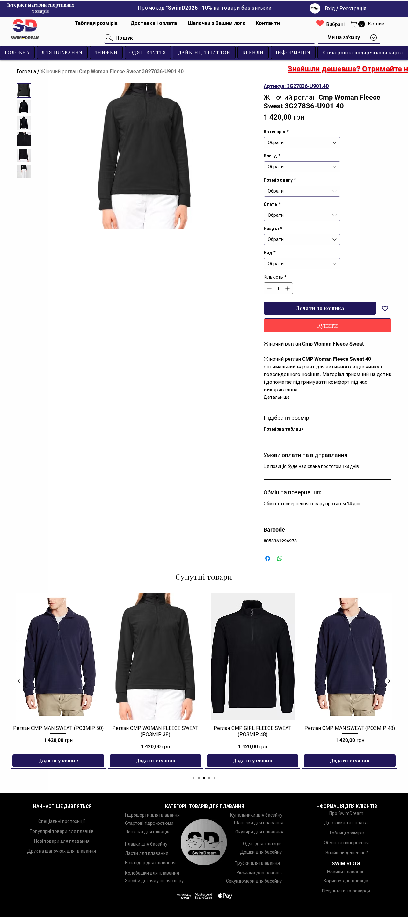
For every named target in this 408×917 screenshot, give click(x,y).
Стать (272, 204)
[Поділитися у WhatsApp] (280, 558)
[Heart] (320, 23)
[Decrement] (269, 288)
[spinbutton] (278, 288)
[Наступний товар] (389, 681)
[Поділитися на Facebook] (268, 558)
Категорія (276, 131)
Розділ (273, 228)
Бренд (272, 155)
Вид (269, 252)
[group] (204, 681)
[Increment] (288, 288)
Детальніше (277, 397)
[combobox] (302, 142)
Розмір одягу (280, 180)
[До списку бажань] (385, 308)
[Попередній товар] (19, 681)
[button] (358, 24)
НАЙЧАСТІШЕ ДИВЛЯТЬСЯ (62, 806)
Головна (26, 72)
